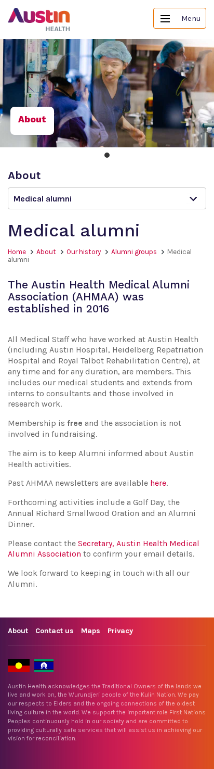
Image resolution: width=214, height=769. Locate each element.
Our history (83, 252)
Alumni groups (134, 252)
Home (17, 252)
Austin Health (39, 19)
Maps (90, 630)
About (46, 252)
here (158, 483)
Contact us (54, 630)
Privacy (120, 630)
